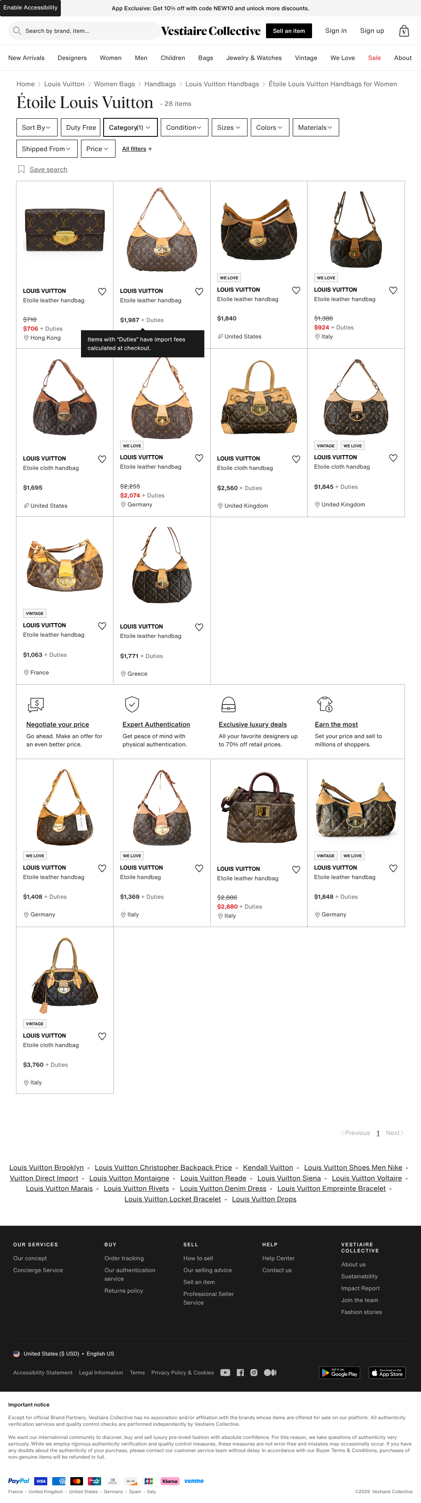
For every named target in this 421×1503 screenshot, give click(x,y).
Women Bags (114, 84)
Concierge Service (38, 1270)
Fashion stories (361, 1312)
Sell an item (289, 30)
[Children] (191, 58)
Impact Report (360, 1288)
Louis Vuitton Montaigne (129, 1178)
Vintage (306, 57)
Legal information (101, 1372)
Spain (135, 1492)
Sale (374, 57)
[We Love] (362, 58)
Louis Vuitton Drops (264, 1199)
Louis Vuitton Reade (213, 1178)
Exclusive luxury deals (253, 724)
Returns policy (123, 1291)
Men (141, 57)
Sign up (372, 30)
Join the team (359, 1300)
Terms (137, 1372)
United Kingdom (46, 1492)
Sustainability (359, 1276)
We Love (343, 57)
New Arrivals (26, 57)
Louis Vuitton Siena (289, 1178)
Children (173, 57)
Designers (72, 57)
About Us (407, 57)
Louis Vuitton (64, 84)
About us (353, 1264)
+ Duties (51, 328)
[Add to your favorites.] (102, 292)
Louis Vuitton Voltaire (367, 1178)
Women (111, 57)
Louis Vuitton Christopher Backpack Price (163, 1167)
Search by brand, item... (57, 30)
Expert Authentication (156, 724)
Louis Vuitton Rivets (136, 1188)
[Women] (128, 58)
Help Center (278, 1258)
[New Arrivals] (51, 58)
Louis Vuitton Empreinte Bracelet (332, 1188)
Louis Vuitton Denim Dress (223, 1188)
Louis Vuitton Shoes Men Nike (353, 1167)
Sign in (336, 30)
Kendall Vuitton (268, 1167)
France (15, 1492)
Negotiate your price (57, 724)
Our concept (30, 1258)
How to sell (198, 1258)
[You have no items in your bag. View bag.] (404, 31)
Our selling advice (207, 1270)
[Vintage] (324, 58)
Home (25, 84)
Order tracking (124, 1258)
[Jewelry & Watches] (288, 58)
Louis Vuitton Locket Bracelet (173, 1199)
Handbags (160, 84)
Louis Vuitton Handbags (222, 84)
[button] (404, 31)
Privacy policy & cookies (182, 1372)
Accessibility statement (42, 1372)
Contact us (277, 1270)
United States (83, 1492)
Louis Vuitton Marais (59, 1188)
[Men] (154, 58)
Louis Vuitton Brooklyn (46, 1167)
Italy (151, 1492)
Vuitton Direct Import (44, 1178)
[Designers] (93, 58)
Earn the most (336, 724)
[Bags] (219, 58)
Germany (113, 1492)
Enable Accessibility (30, 7)
